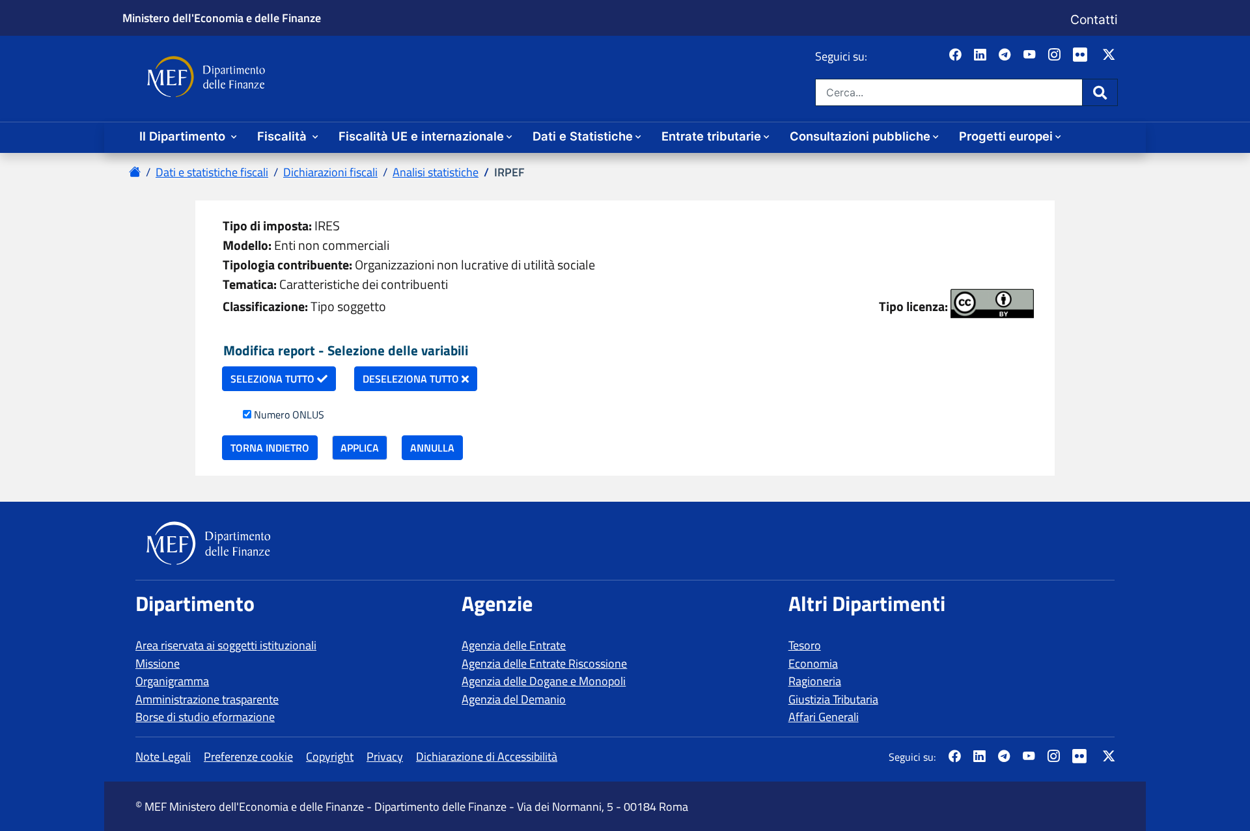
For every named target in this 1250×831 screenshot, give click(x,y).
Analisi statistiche (436, 172)
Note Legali (163, 756)
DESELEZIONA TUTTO (412, 379)
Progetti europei (1006, 136)
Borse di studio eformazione (205, 717)
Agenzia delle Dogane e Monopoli (544, 681)
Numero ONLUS (289, 414)
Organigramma (172, 681)
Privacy (385, 756)
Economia (813, 663)
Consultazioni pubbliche (860, 136)
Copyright (330, 756)
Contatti (1094, 19)
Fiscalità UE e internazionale (421, 136)
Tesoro (804, 645)
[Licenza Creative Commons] (992, 303)
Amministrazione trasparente (207, 699)
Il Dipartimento (184, 136)
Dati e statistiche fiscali (212, 172)
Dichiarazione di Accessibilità (486, 756)
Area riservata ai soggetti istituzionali (225, 645)
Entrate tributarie (711, 136)
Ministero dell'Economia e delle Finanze (221, 17)
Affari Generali (823, 717)
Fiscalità (283, 136)
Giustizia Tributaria (833, 699)
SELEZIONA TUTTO (273, 379)
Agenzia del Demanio (514, 699)
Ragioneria (814, 681)
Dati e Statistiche (583, 136)
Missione (157, 663)
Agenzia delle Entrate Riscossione (544, 663)
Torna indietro (269, 448)
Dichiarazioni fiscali (330, 172)
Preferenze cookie (248, 756)
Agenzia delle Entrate (514, 645)
